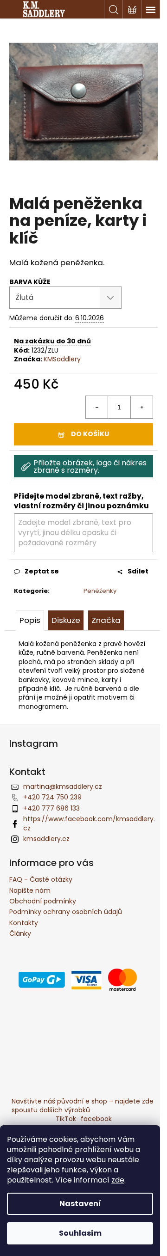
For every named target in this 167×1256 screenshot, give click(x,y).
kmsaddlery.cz (46, 838)
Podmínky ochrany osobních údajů (65, 911)
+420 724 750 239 (52, 797)
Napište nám (30, 890)
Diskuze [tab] (65, 620)
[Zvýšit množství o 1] (141, 407)
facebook (96, 1118)
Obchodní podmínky (42, 901)
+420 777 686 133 (51, 808)
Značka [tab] (106, 620)
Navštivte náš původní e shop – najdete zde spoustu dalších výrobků (83, 1106)
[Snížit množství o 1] (97, 407)
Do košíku (90, 434)
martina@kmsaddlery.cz (62, 786)
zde (117, 1180)
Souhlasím (80, 1233)
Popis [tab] (29, 620)
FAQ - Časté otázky (40, 879)
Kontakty (23, 922)
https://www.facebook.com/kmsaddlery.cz (89, 823)
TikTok (66, 1118)
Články (20, 933)
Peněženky (100, 590)
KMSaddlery (62, 359)
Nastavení (80, 1203)
